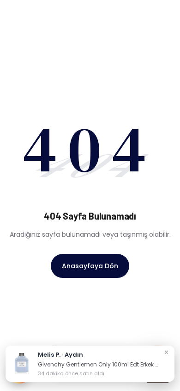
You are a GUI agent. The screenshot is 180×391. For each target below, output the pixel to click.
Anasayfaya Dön (90, 266)
